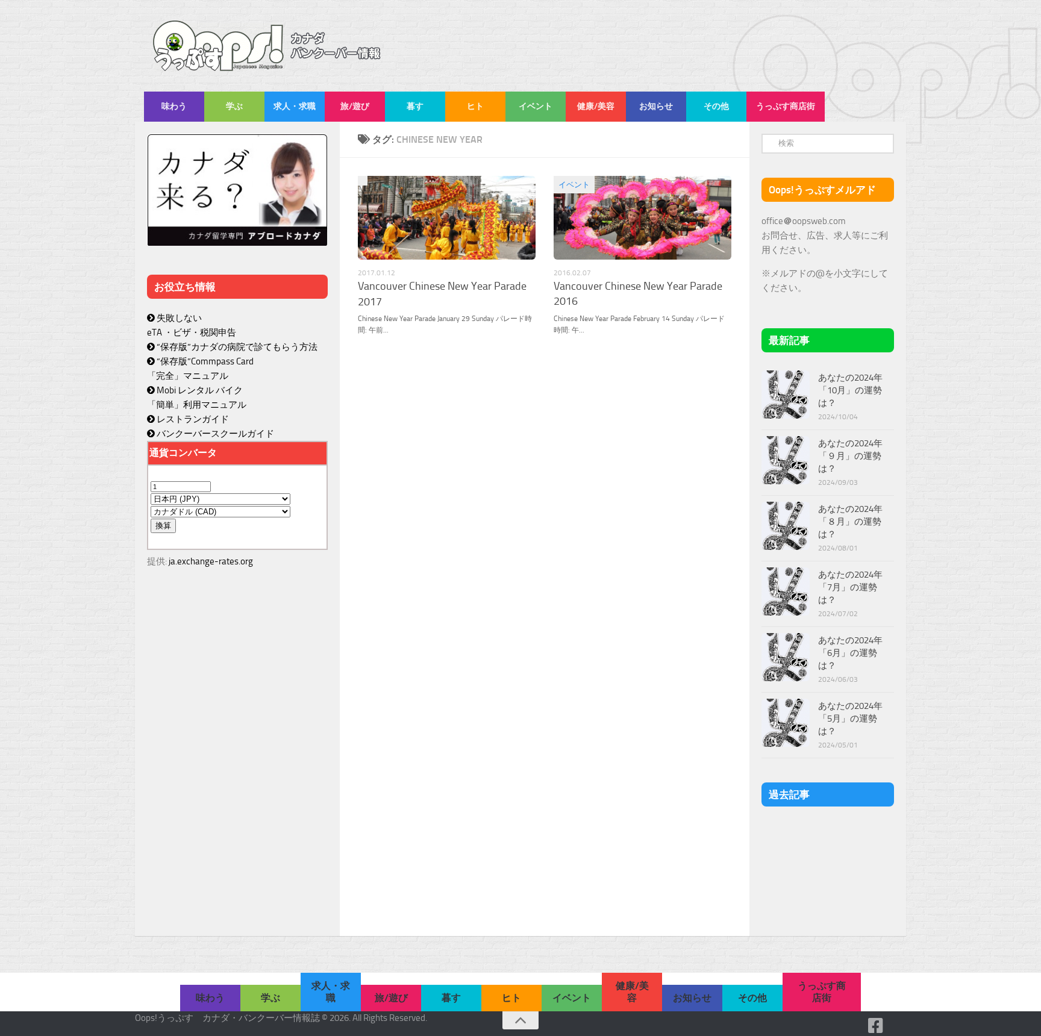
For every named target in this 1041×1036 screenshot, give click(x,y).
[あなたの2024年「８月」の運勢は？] (785, 526)
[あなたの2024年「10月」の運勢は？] (785, 394)
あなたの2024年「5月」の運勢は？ (850, 719)
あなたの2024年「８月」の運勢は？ (850, 522)
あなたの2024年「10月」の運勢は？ (850, 390)
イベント (535, 106)
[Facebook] (876, 1025)
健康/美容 (595, 106)
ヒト (475, 106)
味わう (174, 106)
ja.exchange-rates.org (211, 561)
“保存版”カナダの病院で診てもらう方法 (236, 347)
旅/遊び (354, 106)
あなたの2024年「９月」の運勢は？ (850, 456)
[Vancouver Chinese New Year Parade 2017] (447, 218)
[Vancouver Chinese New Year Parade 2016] (642, 218)
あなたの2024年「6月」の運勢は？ (850, 653)
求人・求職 (295, 106)
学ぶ (234, 106)
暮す (415, 106)
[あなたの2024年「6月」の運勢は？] (785, 657)
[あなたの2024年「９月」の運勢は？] (785, 460)
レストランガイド (192, 419)
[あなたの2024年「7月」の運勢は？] (785, 591)
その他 (716, 106)
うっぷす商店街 (785, 106)
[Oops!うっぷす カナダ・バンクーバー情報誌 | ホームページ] (267, 45)
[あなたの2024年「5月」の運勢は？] (785, 723)
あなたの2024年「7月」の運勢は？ (850, 587)
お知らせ (656, 106)
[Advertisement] (237, 832)
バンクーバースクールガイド (214, 433)
